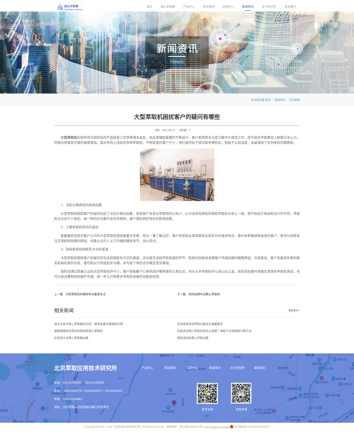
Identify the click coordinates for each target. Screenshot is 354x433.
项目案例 (208, 6)
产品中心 (189, 6)
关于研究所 (269, 6)
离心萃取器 (168, 6)
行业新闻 (294, 99)
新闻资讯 (248, 6)
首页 (149, 6)
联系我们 (290, 6)
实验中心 (228, 6)
